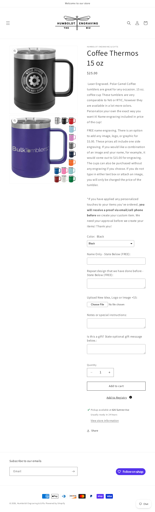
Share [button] (94, 430)
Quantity (91, 365)
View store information (105, 420)
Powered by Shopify (55, 503)
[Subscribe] (73, 471)
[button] (8, 23)
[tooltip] (130, 397)
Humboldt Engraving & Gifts (31, 503)
